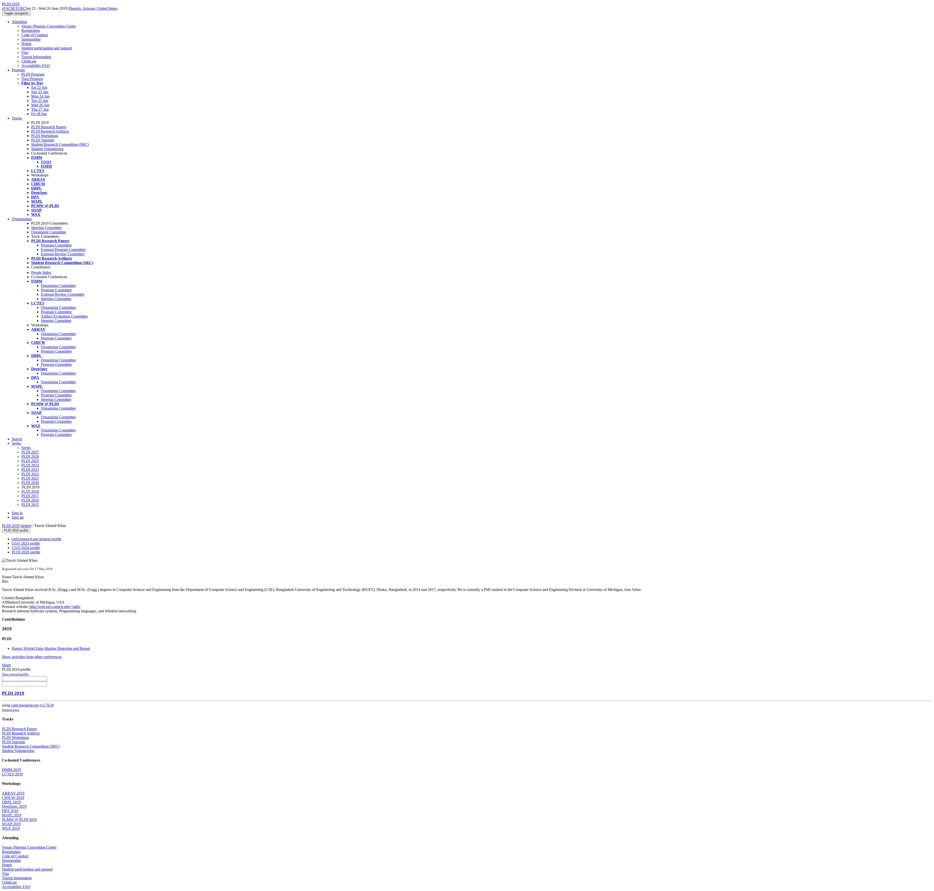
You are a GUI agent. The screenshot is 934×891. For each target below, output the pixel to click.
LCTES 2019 (12, 774)
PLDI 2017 (30, 496)
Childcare (28, 61)
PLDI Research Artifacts (50, 131)
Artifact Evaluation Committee (64, 316)
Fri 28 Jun (39, 114)
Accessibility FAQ (35, 66)
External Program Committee (63, 250)
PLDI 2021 (30, 478)
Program (18, 70)
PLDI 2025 (30, 461)
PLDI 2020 (30, 483)
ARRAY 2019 (13, 793)
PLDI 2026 (30, 456)
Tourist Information (36, 57)
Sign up (18, 517)
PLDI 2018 (30, 491)
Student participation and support (46, 48)
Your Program (32, 79)
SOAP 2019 (11, 824)
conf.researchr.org (25, 705)
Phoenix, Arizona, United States (92, 8)
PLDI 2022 (30, 474)
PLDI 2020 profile (26, 552)
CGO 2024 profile (26, 548)
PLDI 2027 (30, 452)
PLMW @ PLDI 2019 (19, 820)
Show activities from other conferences (32, 657)
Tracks (17, 118)
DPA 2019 (10, 811)
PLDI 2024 (30, 465)
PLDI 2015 (30, 505)
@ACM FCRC (14, 8)
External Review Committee (62, 254)
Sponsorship (30, 39)
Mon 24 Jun (40, 96)
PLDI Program (32, 74)
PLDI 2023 (30, 470)
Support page (10, 710)
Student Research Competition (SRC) (60, 144)
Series (26, 448)
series (26, 526)
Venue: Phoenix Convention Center (48, 26)
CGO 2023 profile (26, 543)
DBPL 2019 (11, 802)
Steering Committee (46, 228)
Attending (19, 22)
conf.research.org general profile (36, 539)
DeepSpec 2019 (14, 806)
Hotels (26, 44)
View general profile (15, 674)
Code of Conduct (34, 35)
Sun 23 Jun (39, 92)
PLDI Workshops (44, 136)
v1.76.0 (47, 705)
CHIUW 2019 (13, 798)
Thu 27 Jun (40, 109)
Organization (22, 219)
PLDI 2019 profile (16, 530)
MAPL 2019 (11, 815)
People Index (41, 272)
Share (6, 665)
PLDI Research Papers (48, 127)
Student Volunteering (47, 149)
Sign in (17, 513)
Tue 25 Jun (39, 101)
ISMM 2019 (11, 770)
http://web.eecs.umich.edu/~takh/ (54, 607)
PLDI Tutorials (42, 140)
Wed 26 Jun (40, 105)
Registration (30, 30)
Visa (24, 52)
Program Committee (56, 245)
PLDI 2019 (10, 526)
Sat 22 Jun (39, 87)
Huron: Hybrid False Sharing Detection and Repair (51, 648)
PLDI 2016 (30, 500)
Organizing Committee (48, 232)
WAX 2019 (11, 828)
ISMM (46, 162)
